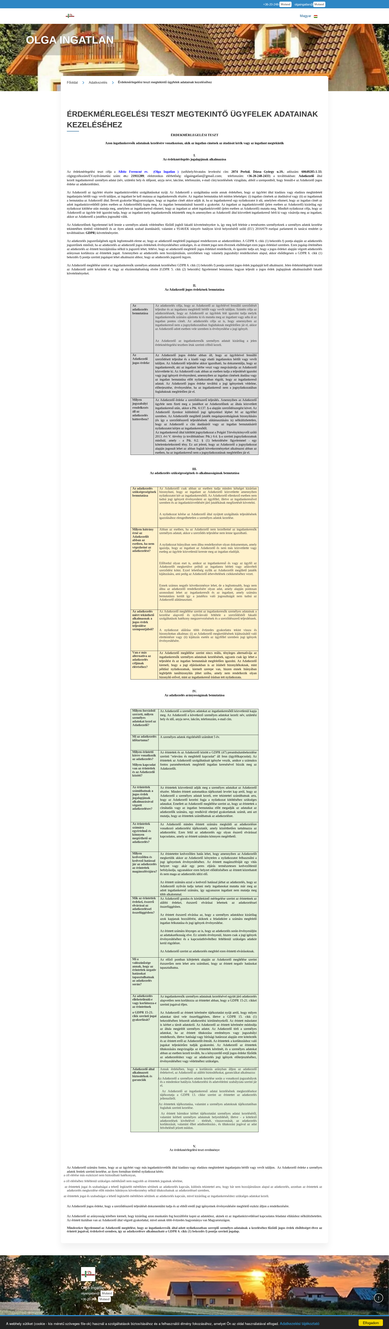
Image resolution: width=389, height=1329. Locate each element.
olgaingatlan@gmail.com (202, 176)
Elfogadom (371, 1322)
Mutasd (285, 4)
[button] (309, 16)
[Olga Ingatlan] (70, 15)
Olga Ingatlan (93, 1287)
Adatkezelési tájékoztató (299, 1323)
